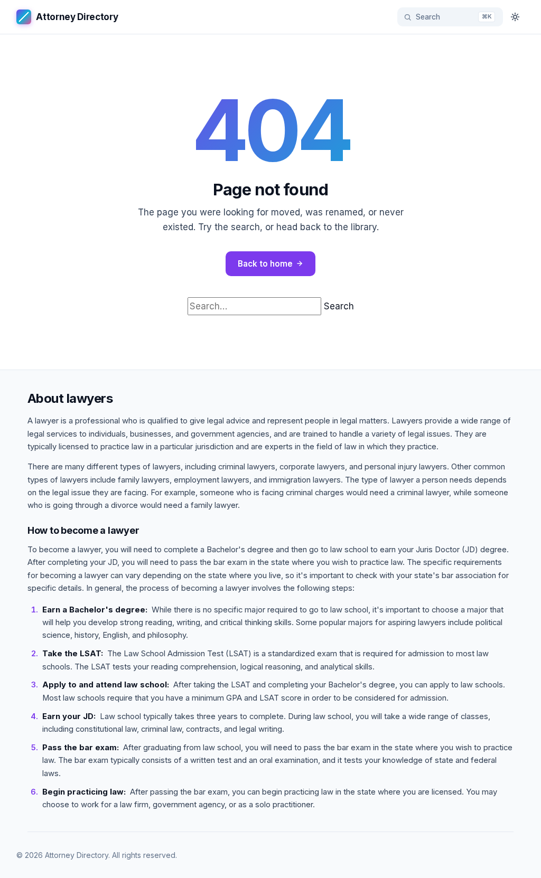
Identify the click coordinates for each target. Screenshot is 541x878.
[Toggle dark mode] (515, 16)
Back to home (265, 264)
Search (339, 306)
